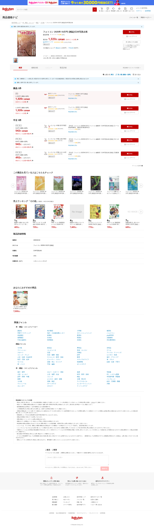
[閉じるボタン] (142, 26)
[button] (107, 9)
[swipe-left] (13, 185)
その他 (42, 22)
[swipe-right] (140, 185)
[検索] (95, 9)
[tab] (20, 67)
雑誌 (37, 22)
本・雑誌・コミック (28, 22)
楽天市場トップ (16, 22)
